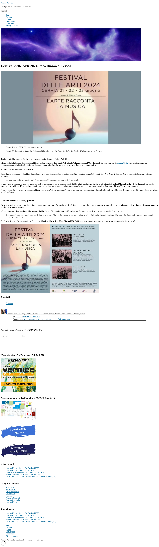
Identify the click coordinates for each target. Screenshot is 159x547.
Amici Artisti (10, 487)
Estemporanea (60, 314)
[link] (122, 163)
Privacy (16, 540)
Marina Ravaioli (7, 3)
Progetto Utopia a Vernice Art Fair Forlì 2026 (22, 468)
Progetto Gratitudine (13, 500)
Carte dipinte (10, 21)
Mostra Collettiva (72, 314)
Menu (4, 11)
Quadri (8, 19)
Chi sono (9, 17)
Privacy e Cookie (12, 25)
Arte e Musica (11, 490)
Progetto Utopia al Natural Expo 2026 (20, 470)
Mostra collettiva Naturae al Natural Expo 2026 (23, 474)
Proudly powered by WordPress (31, 540)
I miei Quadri (10, 494)
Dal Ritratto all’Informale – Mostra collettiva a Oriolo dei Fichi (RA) (31, 476)
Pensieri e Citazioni (13, 498)
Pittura (82, 314)
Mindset (9, 496)
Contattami (10, 23)
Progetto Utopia (11, 502)
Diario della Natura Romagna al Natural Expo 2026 (25, 472)
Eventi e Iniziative (48, 314)
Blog (7, 15)
